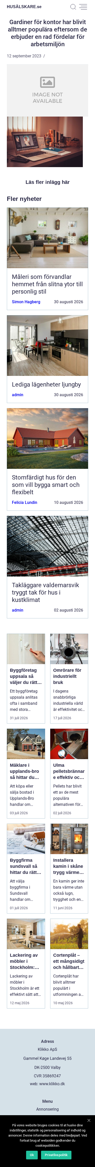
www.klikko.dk (52, 1083)
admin (17, 394)
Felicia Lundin (24, 502)
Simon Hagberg (26, 301)
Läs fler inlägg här (48, 182)
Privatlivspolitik (56, 1155)
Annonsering (47, 1109)
